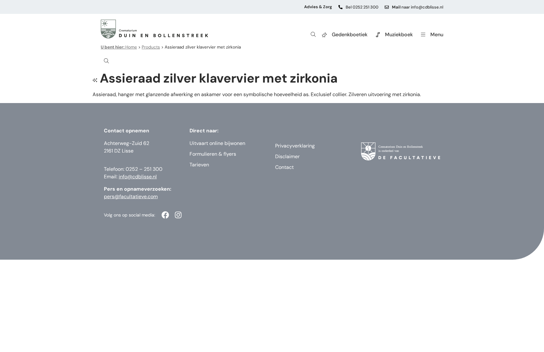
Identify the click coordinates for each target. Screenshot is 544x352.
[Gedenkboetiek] (324, 34)
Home (119, 47)
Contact (284, 167)
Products (151, 47)
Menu (436, 34)
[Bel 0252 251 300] (340, 7)
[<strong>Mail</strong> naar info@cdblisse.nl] (387, 7)
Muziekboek (399, 34)
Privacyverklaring (295, 145)
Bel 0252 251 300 (362, 7)
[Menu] (423, 34)
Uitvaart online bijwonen (217, 143)
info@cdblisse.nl (138, 176)
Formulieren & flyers (213, 154)
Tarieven (199, 164)
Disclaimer (287, 156)
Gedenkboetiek (349, 34)
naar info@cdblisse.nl (417, 7)
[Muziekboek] (377, 34)
